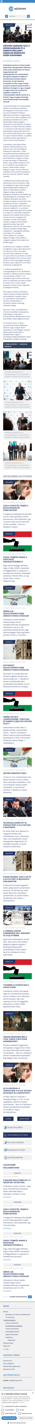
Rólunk (5, 1312)
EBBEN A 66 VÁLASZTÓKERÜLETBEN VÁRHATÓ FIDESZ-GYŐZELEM (16, 613)
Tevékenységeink (9, 1320)
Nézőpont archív (9, 1369)
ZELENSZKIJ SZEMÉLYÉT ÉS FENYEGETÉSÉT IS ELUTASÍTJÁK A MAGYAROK (17, 825)
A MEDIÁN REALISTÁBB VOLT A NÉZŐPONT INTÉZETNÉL (16, 1181)
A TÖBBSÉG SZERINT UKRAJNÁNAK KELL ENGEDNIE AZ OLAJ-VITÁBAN (16, 933)
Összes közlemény (15, 1127)
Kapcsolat (6, 1346)
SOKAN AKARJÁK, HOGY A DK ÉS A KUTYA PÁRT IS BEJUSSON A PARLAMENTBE (17, 879)
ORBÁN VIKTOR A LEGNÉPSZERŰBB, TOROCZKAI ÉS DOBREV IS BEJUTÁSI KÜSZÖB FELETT (17, 720)
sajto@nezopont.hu (15, 1380)
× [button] (33, 1393)
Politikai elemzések (16, 1142)
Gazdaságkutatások (12, 1332)
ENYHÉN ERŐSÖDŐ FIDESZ (14, 773)
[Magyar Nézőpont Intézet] (17, 9)
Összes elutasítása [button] (25, 1418)
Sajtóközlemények (10, 1177)
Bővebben (7, 1197)
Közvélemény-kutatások (11, 61)
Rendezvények (8, 1343)
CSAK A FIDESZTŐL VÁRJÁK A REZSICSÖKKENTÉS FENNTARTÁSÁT (15, 507)
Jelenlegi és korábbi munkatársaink (17, 1314)
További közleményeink (18, 1297)
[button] (17, 1423)
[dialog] (17, 1408)
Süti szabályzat (8, 1363)
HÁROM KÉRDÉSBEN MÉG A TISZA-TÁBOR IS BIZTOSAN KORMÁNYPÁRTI (15, 1039)
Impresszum (7, 1361)
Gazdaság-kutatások (16, 1150)
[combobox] (18, 16)
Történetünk (9, 1317)
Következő (24, 1119)
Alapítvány (9, 1337)
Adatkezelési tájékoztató (11, 1366)
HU (4, 1349)
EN (7, 1349)
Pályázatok (11, 1340)
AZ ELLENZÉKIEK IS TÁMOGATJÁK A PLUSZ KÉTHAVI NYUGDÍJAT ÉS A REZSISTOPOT (17, 1090)
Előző (8, 1119)
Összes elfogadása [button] (9, 1418)
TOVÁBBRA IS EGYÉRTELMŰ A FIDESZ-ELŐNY (16, 986)
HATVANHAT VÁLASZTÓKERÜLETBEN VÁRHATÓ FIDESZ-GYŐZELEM (16, 667)
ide (18, 344)
